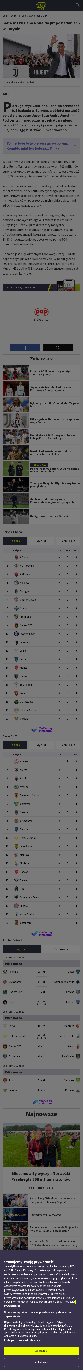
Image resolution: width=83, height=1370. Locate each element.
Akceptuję (41, 1351)
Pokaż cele (41, 1362)
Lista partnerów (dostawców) (23, 1340)
